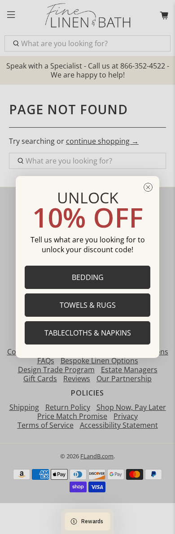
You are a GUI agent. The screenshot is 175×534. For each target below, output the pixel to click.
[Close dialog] (148, 187)
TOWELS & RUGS (88, 305)
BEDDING (88, 277)
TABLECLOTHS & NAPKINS (87, 333)
